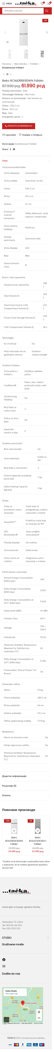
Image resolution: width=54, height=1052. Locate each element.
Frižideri (34, 64)
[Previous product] (4, 74)
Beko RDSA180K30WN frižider (14, 841)
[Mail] (4, 967)
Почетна (6, 64)
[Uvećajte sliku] (7, 42)
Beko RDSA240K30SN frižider (37, 841)
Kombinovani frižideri (13, 68)
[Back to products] (7, 74)
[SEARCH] (47, 11)
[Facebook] (4, 961)
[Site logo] (26, 3)
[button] (5, 32)
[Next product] (11, 74)
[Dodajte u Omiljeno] (14, 830)
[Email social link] (14, 149)
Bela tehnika (20, 64)
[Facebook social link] (10, 149)
